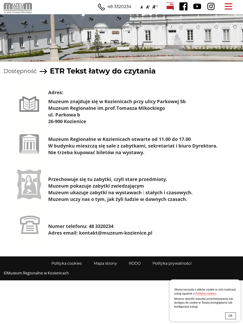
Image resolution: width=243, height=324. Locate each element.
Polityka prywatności (172, 263)
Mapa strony (105, 263)
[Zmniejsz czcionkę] (142, 7)
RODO (135, 263)
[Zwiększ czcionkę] (147, 7)
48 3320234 (119, 6)
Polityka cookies (66, 263)
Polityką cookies (205, 293)
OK (231, 315)
